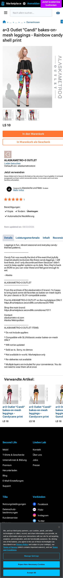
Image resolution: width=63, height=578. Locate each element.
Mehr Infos (18, 190)
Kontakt (37, 449)
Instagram (42, 515)
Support (7, 486)
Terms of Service (10, 547)
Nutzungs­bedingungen (14, 504)
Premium (7, 465)
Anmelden (33, 3)
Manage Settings (31, 556)
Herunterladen (10, 470)
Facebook (42, 504)
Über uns (37, 454)
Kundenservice (10, 517)
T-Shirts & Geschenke (13, 454)
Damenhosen (33, 22)
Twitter (41, 521)
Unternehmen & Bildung (15, 460)
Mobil (5, 449)
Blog (5, 475)
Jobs (35, 460)
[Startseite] (4, 22)
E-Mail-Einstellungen (13, 480)
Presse (36, 465)
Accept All (31, 573)
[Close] (59, 527)
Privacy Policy (22, 544)
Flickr (40, 509)
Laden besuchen (12, 163)
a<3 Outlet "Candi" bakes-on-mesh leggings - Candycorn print (40, 411)
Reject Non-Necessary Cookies (31, 564)
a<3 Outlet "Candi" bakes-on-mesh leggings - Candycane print (14, 411)
